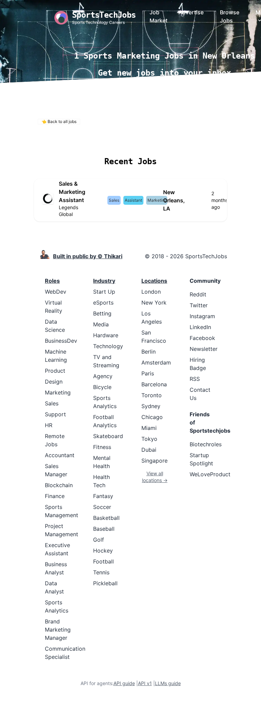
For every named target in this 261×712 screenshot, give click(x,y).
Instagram (202, 316)
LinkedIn (200, 327)
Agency (102, 376)
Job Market (159, 16)
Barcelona (154, 384)
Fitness (102, 447)
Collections (178, 141)
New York (154, 302)
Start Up (104, 291)
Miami (149, 427)
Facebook (202, 338)
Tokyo (149, 438)
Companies (139, 141)
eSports (103, 302)
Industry (104, 280)
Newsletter (204, 348)
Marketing (58, 392)
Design (54, 381)
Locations (103, 141)
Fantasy (103, 496)
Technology (108, 346)
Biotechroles (206, 444)
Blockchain (59, 485)
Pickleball (105, 583)
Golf (98, 539)
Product (55, 370)
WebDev (55, 291)
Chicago (152, 417)
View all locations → (155, 476)
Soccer (102, 507)
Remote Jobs (62, 141)
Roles (52, 280)
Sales (51, 403)
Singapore (154, 460)
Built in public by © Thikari (87, 256)
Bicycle (102, 387)
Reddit (198, 294)
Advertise (191, 12)
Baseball (104, 528)
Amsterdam (156, 362)
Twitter (199, 305)
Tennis (101, 572)
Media (101, 324)
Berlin (148, 351)
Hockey (103, 550)
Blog (207, 141)
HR (48, 425)
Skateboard (108, 436)
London (151, 291)
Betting (102, 313)
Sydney (150, 406)
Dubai (148, 449)
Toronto (151, 395)
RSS (195, 378)
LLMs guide (168, 683)
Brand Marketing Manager (58, 629)
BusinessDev (61, 340)
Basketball (106, 517)
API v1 (145, 683)
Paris (147, 373)
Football (103, 561)
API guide (124, 683)
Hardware (105, 335)
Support (55, 414)
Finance (55, 496)
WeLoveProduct (210, 474)
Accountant (59, 455)
